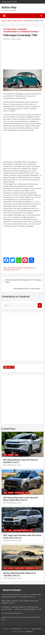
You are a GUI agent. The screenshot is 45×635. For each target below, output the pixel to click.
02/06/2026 (7, 578)
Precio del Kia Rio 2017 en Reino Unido (26, 289)
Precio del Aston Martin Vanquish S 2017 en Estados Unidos (23, 281)
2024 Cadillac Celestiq (9, 601)
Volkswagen (22, 29)
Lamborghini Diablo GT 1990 (32, 609)
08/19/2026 (7, 503)
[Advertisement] (22, 54)
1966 (4, 29)
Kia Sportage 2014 (16, 613)
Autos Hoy (9, 7)
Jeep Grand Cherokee (20, 530)
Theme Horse (36, 629)
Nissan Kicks (19, 492)
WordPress (29, 631)
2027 (5, 455)
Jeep (10, 530)
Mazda (10, 568)
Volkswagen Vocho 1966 (11, 270)
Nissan (10, 455)
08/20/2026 (7, 465)
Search (40, 305)
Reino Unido (11, 29)
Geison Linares (16, 39)
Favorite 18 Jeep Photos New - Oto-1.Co (16, 595)
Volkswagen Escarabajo (29, 32)
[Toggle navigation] (4, 15)
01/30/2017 (7, 39)
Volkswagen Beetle (11, 32)
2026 (5, 568)
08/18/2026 (7, 540)
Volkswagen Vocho (29, 268)
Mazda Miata (19, 568)
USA (16, 455)
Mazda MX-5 (30, 568)
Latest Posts (9, 429)
